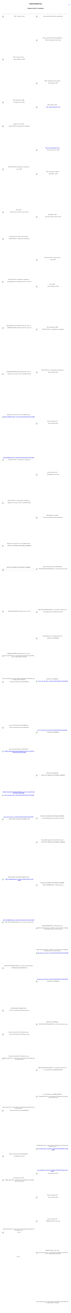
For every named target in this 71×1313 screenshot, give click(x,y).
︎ (69, 4)
